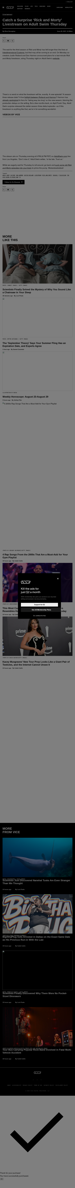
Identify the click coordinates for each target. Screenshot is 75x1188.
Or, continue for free (39, 615)
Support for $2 (39, 604)
